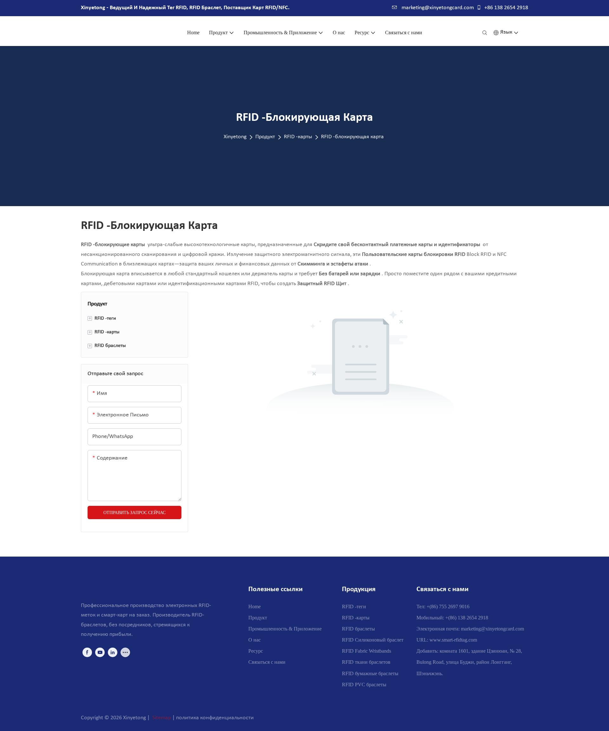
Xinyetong (235, 137)
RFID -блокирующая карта (352, 137)
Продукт (265, 137)
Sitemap (161, 718)
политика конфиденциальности (215, 718)
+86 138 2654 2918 (505, 8)
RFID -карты (298, 137)
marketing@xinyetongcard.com (437, 8)
